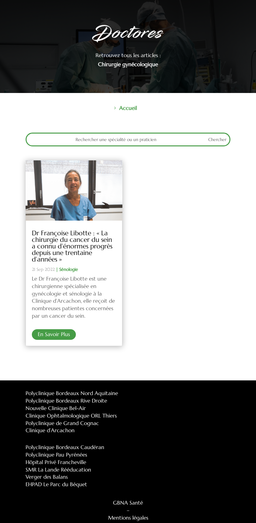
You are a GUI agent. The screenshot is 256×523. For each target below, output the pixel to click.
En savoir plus (54, 334)
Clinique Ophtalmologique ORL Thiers (71, 415)
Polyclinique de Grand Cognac (62, 423)
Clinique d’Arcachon (50, 430)
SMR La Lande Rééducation (58, 469)
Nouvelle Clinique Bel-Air (56, 408)
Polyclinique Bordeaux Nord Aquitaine (72, 393)
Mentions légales (128, 517)
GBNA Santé (128, 502)
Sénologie (68, 269)
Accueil (128, 108)
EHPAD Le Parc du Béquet (56, 484)
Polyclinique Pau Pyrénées (56, 454)
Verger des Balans (47, 476)
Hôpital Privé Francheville (56, 462)
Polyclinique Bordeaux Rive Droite (66, 400)
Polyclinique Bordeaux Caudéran (65, 447)
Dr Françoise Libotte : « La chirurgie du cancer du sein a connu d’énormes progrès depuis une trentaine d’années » (72, 246)
